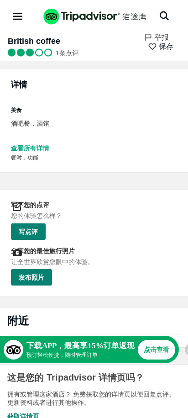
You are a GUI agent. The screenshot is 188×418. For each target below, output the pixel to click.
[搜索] (164, 16)
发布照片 (31, 277)
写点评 (28, 231)
